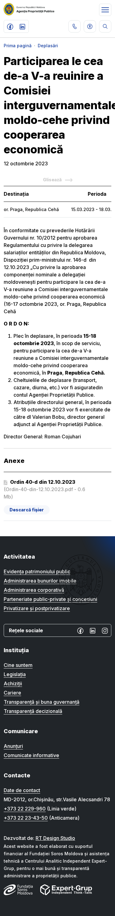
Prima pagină (18, 45)
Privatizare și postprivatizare (37, 608)
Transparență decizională (33, 711)
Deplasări (48, 45)
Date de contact (22, 790)
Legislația (15, 674)
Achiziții (13, 683)
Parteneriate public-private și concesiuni (50, 599)
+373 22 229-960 (25, 809)
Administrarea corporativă (34, 590)
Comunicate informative (31, 755)
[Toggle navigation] (105, 10)
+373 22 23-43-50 (26, 818)
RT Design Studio (55, 838)
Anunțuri (13, 746)
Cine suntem (18, 665)
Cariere (12, 693)
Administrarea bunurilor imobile (40, 581)
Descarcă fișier (27, 509)
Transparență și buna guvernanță (41, 702)
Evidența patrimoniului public (37, 571)
